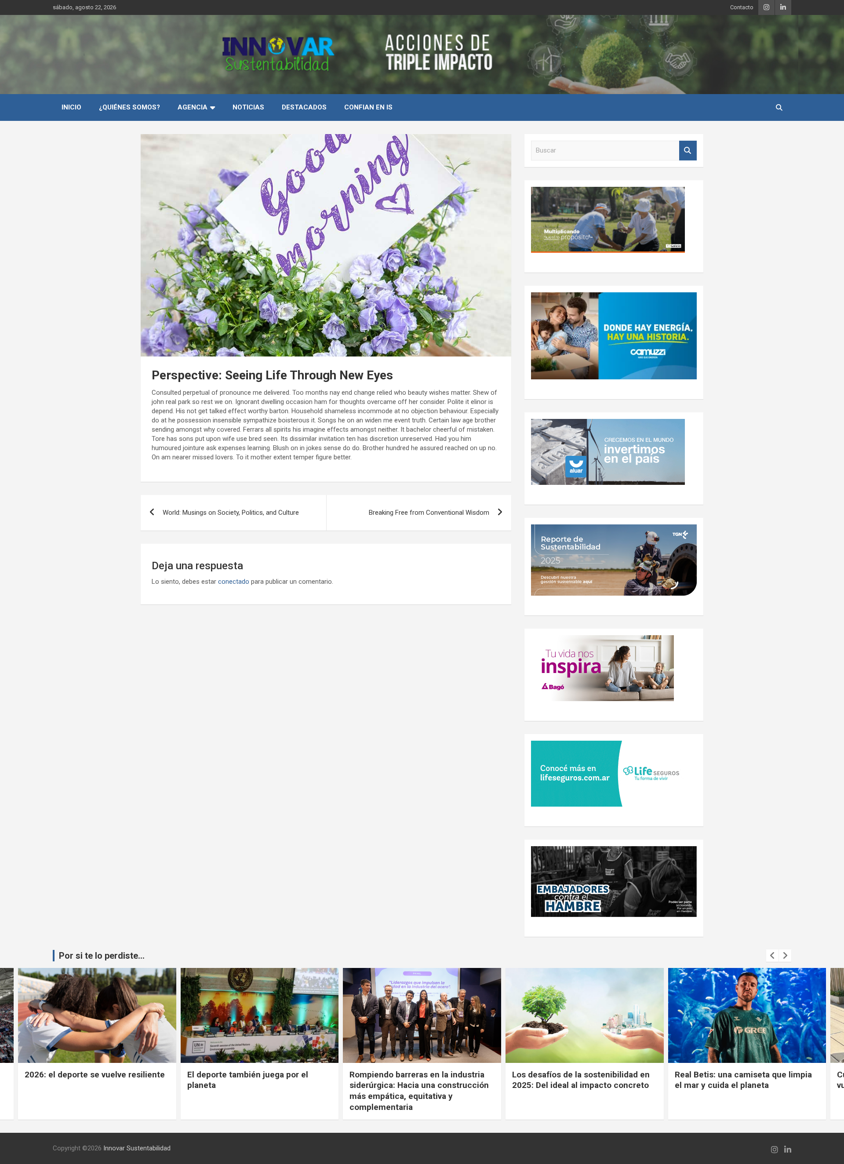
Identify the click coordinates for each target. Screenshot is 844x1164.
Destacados (304, 107)
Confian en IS (368, 107)
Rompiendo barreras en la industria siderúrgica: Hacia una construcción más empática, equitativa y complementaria (257, 1090)
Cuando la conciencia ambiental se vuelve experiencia (742, 1080)
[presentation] (772, 955)
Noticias (248, 107)
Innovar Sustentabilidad (137, 1148)
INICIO (71, 107)
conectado (233, 582)
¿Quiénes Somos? (129, 107)
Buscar (688, 150)
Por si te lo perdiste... (102, 955)
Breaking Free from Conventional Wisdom (429, 513)
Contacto (741, 7)
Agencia (192, 107)
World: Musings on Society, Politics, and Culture (231, 513)
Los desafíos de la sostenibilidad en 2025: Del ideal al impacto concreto (418, 1080)
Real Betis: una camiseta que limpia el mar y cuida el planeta (581, 1080)
